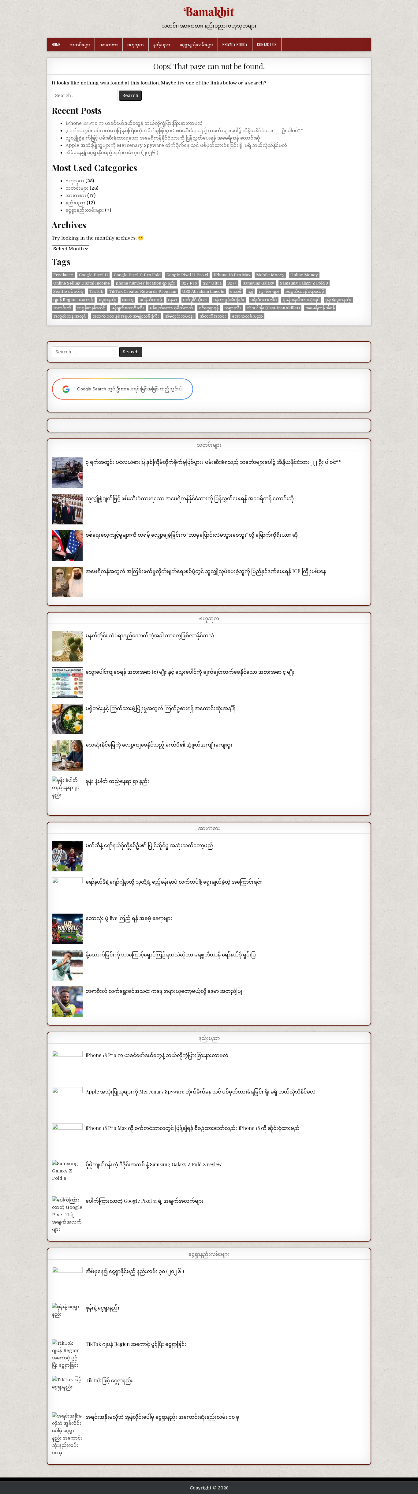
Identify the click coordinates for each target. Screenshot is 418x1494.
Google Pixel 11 (93, 275)
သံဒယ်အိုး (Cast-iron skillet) (273, 308)
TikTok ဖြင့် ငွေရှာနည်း (109, 1380)
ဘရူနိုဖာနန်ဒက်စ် (91, 308)
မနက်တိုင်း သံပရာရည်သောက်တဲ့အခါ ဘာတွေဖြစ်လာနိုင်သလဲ (150, 635)
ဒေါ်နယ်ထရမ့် (151, 299)
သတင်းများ (80, 44)
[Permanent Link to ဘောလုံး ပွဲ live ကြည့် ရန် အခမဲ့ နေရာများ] (67, 929)
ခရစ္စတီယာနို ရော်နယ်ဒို (304, 291)
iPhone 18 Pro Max (232, 275)
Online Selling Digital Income (81, 283)
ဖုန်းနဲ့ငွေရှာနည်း (338, 299)
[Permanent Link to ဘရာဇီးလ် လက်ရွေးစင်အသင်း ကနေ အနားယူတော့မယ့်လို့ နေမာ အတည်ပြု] (67, 1001)
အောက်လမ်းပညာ (247, 316)
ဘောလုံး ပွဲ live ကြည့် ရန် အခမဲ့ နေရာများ (129, 918)
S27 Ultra (212, 283)
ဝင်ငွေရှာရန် (208, 308)
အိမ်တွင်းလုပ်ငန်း (179, 316)
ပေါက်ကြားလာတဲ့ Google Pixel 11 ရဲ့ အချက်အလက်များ (144, 1201)
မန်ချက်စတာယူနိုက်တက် (171, 308)
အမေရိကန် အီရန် (320, 308)
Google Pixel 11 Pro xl (187, 275)
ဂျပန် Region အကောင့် (73, 299)
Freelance (63, 275)
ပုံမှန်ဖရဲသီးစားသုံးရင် (301, 299)
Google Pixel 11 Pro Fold (137, 275)
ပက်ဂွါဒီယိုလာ (195, 299)
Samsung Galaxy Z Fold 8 (304, 283)
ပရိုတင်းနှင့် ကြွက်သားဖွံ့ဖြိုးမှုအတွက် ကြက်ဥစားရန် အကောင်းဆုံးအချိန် (160, 708)
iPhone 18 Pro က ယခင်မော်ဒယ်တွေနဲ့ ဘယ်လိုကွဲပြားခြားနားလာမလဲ (134, 123)
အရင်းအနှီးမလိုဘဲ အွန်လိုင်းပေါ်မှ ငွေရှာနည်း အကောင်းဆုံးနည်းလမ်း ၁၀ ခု (162, 1417)
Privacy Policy (235, 44)
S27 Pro (189, 283)
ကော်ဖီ (236, 291)
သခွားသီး (232, 308)
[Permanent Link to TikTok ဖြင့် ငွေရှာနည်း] (67, 1391)
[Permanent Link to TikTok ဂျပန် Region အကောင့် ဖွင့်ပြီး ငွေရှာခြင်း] (67, 1354)
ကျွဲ (250, 291)
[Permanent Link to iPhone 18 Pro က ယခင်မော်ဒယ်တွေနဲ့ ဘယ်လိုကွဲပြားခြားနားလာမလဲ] (67, 1066)
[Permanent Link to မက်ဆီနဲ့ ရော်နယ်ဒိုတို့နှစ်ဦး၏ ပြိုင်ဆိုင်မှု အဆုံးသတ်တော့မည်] (67, 856)
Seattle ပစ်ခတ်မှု (68, 291)
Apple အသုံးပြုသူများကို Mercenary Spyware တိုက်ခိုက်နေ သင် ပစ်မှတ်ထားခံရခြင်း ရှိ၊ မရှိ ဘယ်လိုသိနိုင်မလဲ (176, 145)
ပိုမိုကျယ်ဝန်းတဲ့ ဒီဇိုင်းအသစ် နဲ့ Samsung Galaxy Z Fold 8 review (154, 1164)
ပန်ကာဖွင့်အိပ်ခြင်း (228, 299)
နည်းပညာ (161, 44)
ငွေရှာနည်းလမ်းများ (196, 44)
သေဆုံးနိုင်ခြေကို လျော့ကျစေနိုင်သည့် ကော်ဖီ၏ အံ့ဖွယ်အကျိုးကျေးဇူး (159, 744)
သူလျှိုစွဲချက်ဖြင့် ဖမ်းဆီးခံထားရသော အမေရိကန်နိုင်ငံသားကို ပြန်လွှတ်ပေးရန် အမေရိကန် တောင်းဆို (162, 138)
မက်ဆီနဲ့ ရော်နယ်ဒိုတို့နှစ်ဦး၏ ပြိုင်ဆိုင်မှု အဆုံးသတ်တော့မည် (149, 845)
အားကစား (108, 44)
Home (56, 44)
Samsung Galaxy (258, 283)
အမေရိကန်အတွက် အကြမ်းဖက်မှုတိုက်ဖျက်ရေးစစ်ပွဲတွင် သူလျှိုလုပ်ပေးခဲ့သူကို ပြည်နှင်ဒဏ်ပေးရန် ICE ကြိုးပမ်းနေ (206, 571)
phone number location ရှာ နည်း (146, 283)
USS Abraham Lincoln (203, 291)
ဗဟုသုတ (135, 44)
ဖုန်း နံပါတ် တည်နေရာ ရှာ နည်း (117, 781)
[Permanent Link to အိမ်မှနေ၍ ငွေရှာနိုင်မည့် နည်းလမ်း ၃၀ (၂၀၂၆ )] (67, 1282)
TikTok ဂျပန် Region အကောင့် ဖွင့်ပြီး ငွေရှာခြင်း (136, 1344)
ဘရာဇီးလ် (62, 308)
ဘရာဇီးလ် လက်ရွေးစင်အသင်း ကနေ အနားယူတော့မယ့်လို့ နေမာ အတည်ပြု (164, 991)
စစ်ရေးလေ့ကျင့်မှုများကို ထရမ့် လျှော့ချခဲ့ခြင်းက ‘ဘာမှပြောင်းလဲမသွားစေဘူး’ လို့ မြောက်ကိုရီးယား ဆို (192, 534)
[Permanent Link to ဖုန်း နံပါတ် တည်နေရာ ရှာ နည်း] (67, 792)
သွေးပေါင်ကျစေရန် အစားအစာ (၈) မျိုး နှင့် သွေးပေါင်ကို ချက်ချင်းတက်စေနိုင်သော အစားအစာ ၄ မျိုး (190, 672)
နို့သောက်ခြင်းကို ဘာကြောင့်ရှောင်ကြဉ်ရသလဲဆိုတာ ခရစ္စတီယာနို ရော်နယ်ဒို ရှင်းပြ (171, 954)
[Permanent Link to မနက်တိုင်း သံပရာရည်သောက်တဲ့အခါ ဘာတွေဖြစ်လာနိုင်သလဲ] (67, 646)
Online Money (304, 275)
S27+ (232, 283)
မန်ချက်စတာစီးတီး (127, 308)
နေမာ (172, 299)
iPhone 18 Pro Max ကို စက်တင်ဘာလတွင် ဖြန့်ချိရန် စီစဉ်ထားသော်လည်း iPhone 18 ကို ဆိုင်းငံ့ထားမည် (193, 1128)
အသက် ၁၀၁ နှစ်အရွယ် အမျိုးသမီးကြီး (125, 316)
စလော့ (128, 299)
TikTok (96, 291)
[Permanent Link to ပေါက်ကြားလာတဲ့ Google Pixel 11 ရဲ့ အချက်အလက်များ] (67, 1214)
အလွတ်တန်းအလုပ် (70, 316)
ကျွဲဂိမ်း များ (269, 291)
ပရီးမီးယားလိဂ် (263, 299)
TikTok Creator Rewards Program (142, 291)
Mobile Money (270, 275)
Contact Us (267, 44)
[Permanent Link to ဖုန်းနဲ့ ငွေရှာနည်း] (67, 1318)
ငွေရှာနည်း (107, 299)
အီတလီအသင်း (213, 316)
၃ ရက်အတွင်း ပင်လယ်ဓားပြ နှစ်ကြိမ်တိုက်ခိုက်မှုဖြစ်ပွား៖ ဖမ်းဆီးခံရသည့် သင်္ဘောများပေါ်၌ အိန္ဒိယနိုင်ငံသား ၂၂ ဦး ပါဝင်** (184, 130)
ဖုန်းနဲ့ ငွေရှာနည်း (102, 1307)
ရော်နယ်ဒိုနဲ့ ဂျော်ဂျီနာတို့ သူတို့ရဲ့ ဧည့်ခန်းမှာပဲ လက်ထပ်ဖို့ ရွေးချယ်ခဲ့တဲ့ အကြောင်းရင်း (174, 881)
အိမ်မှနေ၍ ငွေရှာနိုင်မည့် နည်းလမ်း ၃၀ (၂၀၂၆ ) (111, 152)
